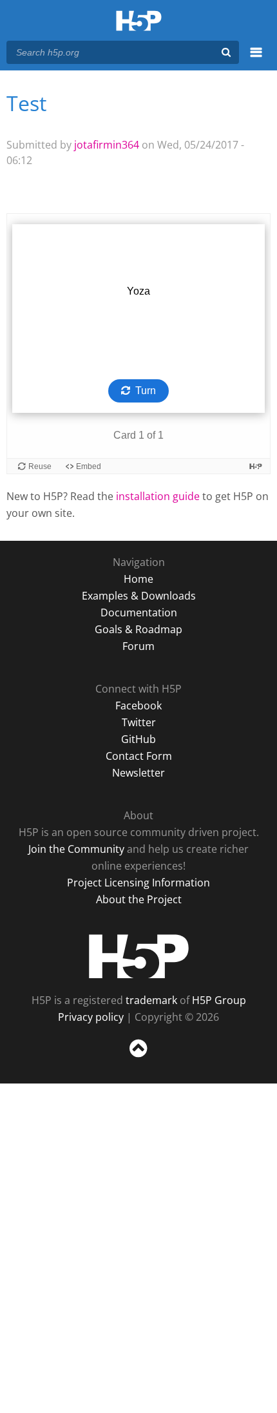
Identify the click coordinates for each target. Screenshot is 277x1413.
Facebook (138, 705)
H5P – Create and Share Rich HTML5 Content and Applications (138, 21)
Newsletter (138, 773)
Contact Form (139, 756)
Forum (138, 646)
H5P (139, 956)
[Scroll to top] (138, 1058)
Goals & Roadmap (138, 629)
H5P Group (219, 1000)
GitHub (138, 739)
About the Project (139, 899)
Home (138, 579)
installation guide (158, 496)
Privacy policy (91, 1017)
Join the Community (76, 849)
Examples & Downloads (139, 596)
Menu (256, 59)
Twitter (139, 722)
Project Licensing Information (138, 882)
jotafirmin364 (106, 145)
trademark (151, 1000)
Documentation (138, 612)
